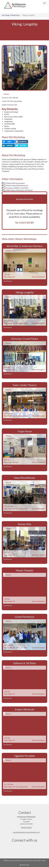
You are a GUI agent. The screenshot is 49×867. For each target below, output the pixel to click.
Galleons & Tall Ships (24, 663)
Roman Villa (24, 524)
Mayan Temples (24, 570)
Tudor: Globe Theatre (24, 385)
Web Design (25, 865)
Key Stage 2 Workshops (11, 15)
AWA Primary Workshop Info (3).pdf (19, 190)
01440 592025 (26, 827)
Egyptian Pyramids (24, 755)
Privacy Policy (28, 860)
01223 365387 (26, 222)
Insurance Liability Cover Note (17, 188)
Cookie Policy (37, 860)
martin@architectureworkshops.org (26, 832)
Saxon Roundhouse (24, 477)
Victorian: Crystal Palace (24, 338)
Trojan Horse (24, 431)
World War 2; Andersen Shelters (24, 246)
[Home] (15, 5)
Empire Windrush (24, 709)
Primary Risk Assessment (15, 183)
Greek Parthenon (24, 616)
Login (44, 860)
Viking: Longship (25, 292)
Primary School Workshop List (17, 185)
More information (38, 277)
